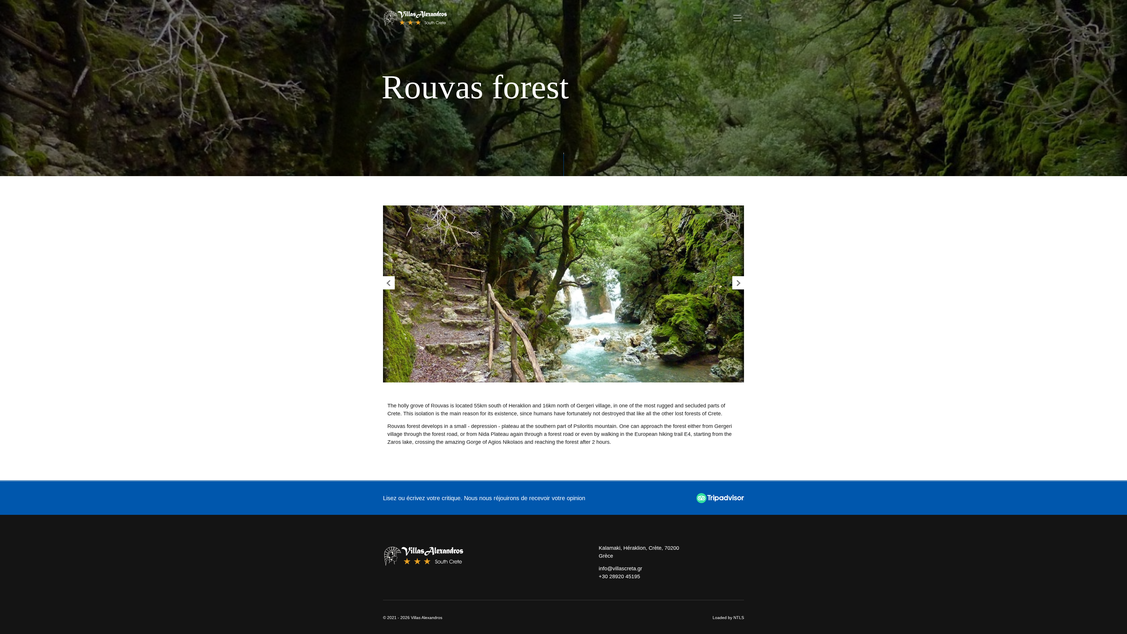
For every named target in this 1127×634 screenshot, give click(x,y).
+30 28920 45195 (619, 576)
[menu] (737, 18)
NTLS (738, 617)
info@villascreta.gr (620, 568)
